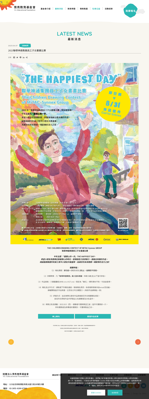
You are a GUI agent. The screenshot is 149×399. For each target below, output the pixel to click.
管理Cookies (96, 392)
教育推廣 (84, 8)
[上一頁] (11, 342)
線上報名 (56, 316)
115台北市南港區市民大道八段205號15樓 (26, 384)
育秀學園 (71, 8)
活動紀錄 (109, 8)
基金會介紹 (46, 8)
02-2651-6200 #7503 (18, 388)
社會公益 (96, 8)
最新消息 (59, 8)
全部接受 (115, 392)
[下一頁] (138, 342)
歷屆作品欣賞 (92, 316)
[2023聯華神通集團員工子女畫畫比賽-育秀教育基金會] (14, 57)
